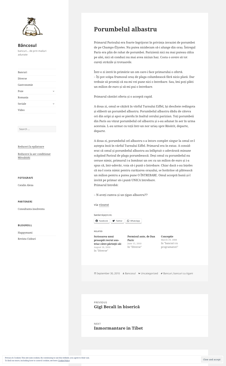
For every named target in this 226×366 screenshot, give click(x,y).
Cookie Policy (64, 360)
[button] (32, 26)
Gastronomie (25, 85)
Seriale (22, 103)
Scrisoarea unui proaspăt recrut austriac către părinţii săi (107, 240)
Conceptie (167, 236)
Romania (23, 97)
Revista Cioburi (27, 238)
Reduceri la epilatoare (31, 146)
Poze (20, 91)
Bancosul (130, 273)
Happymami (25, 232)
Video (21, 110)
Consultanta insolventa (31, 209)
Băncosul (27, 45)
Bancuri (22, 72)
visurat (104, 205)
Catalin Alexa (25, 185)
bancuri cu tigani (183, 273)
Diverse (22, 78)
